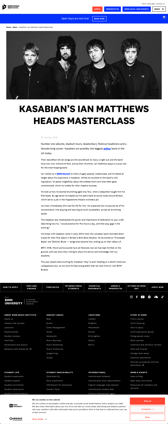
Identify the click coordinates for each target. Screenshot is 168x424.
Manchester (94, 327)
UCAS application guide (142, 332)
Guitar (49, 332)
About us (8, 319)
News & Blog (136, 376)
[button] (159, 9)
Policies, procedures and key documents (144, 363)
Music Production (54, 349)
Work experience (54, 380)
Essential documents (140, 357)
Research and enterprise (16, 349)
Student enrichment (14, 385)
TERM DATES (52, 287)
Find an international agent (101, 393)
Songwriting (52, 353)
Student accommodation (16, 393)
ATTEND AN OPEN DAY (137, 287)
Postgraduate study (140, 336)
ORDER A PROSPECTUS (115, 287)
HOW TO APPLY (10, 287)
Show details (37, 419)
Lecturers (9, 327)
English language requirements (103, 385)
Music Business (53, 340)
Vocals (49, 357)
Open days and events (136, 9)
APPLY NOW (158, 287)
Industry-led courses (14, 323)
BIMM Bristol (63, 173)
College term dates (139, 353)
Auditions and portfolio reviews (145, 345)
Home (8, 27)
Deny (147, 417)
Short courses (137, 340)
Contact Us (160, 4)
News (15, 27)
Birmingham (94, 336)
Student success (12, 336)
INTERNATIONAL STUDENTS (73, 287)
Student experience (13, 376)
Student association (14, 389)
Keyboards (51, 336)
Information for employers (59, 385)
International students (99, 376)
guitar (107, 148)
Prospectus (112, 9)
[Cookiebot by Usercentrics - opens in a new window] (16, 419)
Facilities (9, 340)
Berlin (91, 345)
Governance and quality (16, 345)
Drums (49, 323)
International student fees (101, 389)
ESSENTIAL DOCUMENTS (94, 287)
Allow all (147, 401)
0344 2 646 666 (148, 4)
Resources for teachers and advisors (143, 386)
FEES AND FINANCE (32, 287)
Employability (53, 376)
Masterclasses (11, 332)
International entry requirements (104, 380)
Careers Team (53, 389)
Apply (97, 9)
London (92, 319)
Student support (12, 380)
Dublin (91, 340)
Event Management (55, 327)
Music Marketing (54, 345)
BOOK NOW (99, 18)
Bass (48, 319)
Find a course (137, 319)
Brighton (92, 323)
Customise (146, 409)
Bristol (91, 332)
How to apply (136, 327)
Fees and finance (138, 349)
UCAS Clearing (137, 323)
